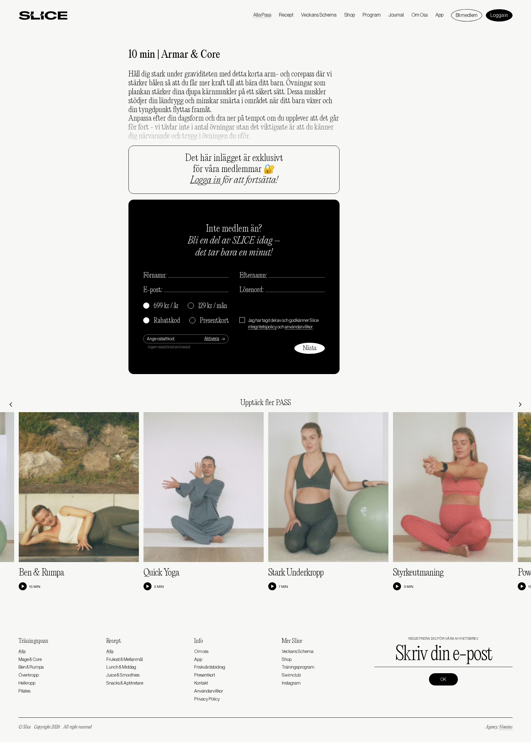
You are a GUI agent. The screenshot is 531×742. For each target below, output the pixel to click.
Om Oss (419, 15)
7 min (283, 586)
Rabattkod (162, 321)
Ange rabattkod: (161, 339)
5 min (159, 586)
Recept (286, 15)
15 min (34, 586)
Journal (396, 15)
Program (372, 15)
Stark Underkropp (296, 573)
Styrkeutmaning (418, 573)
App (439, 15)
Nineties (506, 727)
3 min (408, 586)
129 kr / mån (207, 306)
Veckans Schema (318, 15)
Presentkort (209, 321)
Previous (11, 404)
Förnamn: (155, 275)
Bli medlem (467, 15)
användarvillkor (299, 327)
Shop (349, 15)
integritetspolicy (262, 327)
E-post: (152, 290)
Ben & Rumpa (41, 573)
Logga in (499, 15)
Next (520, 404)
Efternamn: (253, 275)
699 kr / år (161, 306)
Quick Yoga (161, 573)
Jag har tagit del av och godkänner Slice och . (283, 323)
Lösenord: (251, 290)
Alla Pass (262, 15)
